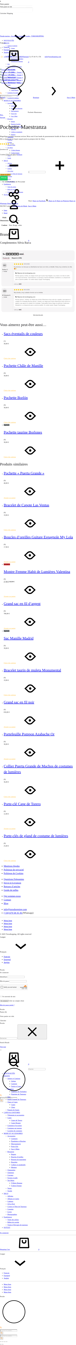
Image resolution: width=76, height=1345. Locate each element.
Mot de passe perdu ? (7, 1005)
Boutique (36, 97)
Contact (7, 899)
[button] (4, 177)
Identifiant (3, 977)
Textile (9, 158)
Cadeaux (10, 1201)
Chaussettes (11, 1170)
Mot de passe (4, 981)
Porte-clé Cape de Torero (22, 804)
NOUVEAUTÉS (9, 40)
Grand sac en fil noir (19, 702)
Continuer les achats (8, 10)
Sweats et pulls (12, 1178)
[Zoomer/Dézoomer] (0, 1341)
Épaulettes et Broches (18, 1141)
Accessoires (11, 1136)
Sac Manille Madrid (18, 638)
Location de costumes (14, 1131)
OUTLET (7, 1227)
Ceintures (14, 1139)
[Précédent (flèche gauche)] (0, 1344)
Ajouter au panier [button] (9, 498)
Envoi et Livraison (12, 883)
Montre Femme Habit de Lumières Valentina (37, 572)
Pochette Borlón (16, 398)
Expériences (7, 184)
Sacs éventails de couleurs (23, 334)
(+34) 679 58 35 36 (13, 913)
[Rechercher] (1, 1100)
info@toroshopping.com (53, 57)
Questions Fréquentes (14, 879)
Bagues (13, 121)
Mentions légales (12, 866)
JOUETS (6, 43)
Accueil (2, 97)
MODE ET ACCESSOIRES (13, 1133)
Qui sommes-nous (12, 896)
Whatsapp (3, 177)
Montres (13, 134)
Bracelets (14, 1162)
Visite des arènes (11, 187)
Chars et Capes (12, 1102)
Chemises (10, 1173)
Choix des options (10, 358)
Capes (13, 1105)
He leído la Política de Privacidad (13, 182)
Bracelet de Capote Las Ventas (26, 505)
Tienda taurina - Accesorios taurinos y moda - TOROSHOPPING (22, 36)
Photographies (12, 1214)
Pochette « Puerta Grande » (24, 473)
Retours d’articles (12, 886)
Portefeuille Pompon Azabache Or (29, 734)
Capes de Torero (16, 1120)
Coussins (9, 176)
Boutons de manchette (18, 1159)
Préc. (1, 115)
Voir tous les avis (38, 315)
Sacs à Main (14, 116)
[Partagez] (4, 1341)
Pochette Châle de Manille (23, 366)
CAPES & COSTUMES (12, 1112)
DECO (6, 1193)
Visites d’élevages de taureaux (17, 1225)
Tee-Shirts (10, 1180)
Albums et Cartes (13, 1199)
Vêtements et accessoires (15, 1115)
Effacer (19, 154)
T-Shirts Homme (16, 1183)
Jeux (8, 1097)
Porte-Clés (14, 113)
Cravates (10, 1175)
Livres (9, 179)
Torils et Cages (16, 1086)
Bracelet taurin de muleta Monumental (32, 670)
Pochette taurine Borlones (23, 432)
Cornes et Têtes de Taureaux (14, 174)
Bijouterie (10, 119)
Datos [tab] (5, 210)
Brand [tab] (5, 213)
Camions (14, 1084)
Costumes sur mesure (14, 1128)
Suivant (2, 117)
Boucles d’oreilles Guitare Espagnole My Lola (38, 537)
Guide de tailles (11, 890)
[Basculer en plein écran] (2, 1341)
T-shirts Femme (15, 153)
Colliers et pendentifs (16, 132)
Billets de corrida (13, 1222)
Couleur (2, 154)
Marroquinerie (16, 1144)
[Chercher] (22, 226)
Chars (13, 1107)
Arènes (13, 48)
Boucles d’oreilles (17, 1157)
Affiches (10, 1196)
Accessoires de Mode (20, 206)
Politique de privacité (14, 869)
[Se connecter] (14, 211)
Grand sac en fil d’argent (22, 604)
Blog (6, 903)
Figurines (10, 1089)
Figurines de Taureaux (18, 1094)
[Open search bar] (1, 1095)
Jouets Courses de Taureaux (16, 1099)
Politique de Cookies (13, 873)
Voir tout (3, 1047)
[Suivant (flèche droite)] (2, 1344)
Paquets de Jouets (13, 1110)
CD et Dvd (11, 1204)
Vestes (9, 1188)
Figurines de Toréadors (19, 1092)
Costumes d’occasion (14, 1126)
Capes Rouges (16, 1123)
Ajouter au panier (5, 174)
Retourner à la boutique (19, 7)
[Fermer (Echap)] (6, 1341)
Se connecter (4, 1001)
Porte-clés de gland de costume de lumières (36, 836)
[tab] (6, 258)
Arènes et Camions (12, 45)
